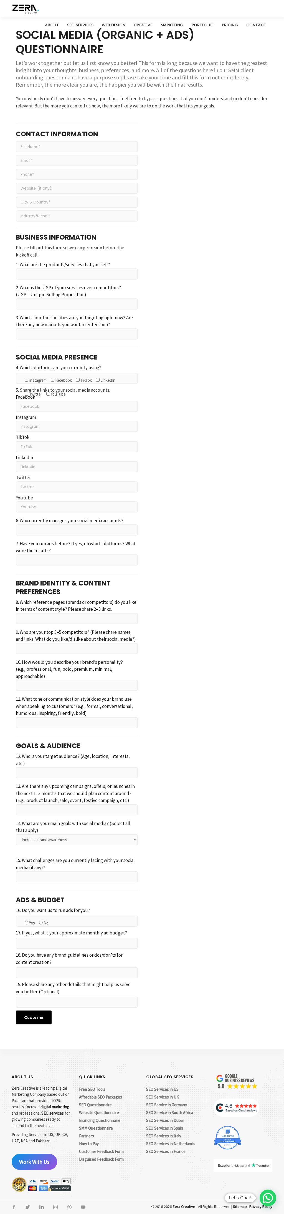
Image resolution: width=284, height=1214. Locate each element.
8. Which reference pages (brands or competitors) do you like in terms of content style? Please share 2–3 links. (76, 605)
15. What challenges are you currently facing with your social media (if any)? (75, 864)
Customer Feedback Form (101, 1151)
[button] (268, 1198)
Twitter (23, 477)
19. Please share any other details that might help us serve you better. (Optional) (73, 988)
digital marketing (54, 1106)
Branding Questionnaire (99, 1120)
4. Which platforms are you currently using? (58, 368)
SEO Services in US (162, 1089)
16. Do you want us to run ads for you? (53, 910)
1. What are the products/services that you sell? (63, 265)
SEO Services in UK (162, 1097)
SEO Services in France (166, 1151)
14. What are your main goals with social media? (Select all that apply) (73, 827)
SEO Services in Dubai (165, 1120)
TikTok (22, 437)
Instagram (26, 417)
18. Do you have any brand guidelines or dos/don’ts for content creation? (69, 958)
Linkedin (24, 457)
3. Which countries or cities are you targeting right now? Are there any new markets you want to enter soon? (74, 321)
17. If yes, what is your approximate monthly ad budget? (71, 933)
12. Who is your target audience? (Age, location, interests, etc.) (73, 759)
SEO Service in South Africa (169, 1112)
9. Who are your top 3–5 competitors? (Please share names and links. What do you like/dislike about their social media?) (76, 635)
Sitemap (240, 1206)
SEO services (52, 1113)
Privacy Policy (260, 1206)
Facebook (25, 397)
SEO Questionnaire (95, 1104)
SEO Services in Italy (163, 1135)
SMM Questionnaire (96, 1128)
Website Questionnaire (99, 1112)
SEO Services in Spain (164, 1128)
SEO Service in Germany (166, 1104)
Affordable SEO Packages (100, 1097)
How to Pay (89, 1143)
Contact (256, 25)
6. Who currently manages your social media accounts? (69, 520)
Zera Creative (184, 1206)
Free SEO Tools (92, 1089)
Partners (86, 1135)
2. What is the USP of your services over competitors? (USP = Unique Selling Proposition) (68, 291)
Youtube (24, 498)
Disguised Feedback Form (101, 1159)
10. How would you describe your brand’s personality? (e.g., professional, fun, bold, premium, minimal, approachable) (69, 669)
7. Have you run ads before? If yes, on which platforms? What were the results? (76, 547)
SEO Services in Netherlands (170, 1143)
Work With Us (34, 1161)
